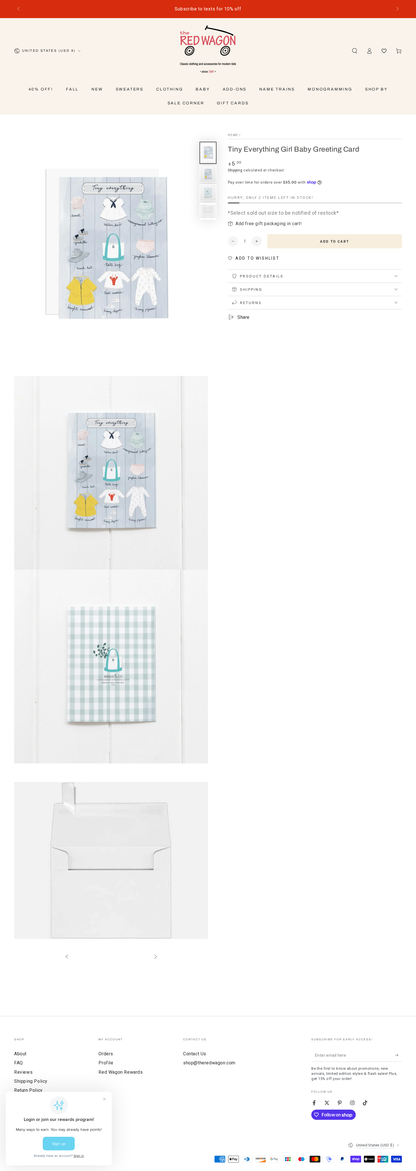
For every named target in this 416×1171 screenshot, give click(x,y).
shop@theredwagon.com (209, 1062)
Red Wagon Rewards (120, 1072)
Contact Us (194, 1053)
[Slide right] (397, 9)
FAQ (18, 1062)
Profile (105, 1062)
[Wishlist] (384, 51)
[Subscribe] (398, 1055)
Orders (105, 1053)
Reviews (23, 1072)
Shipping (235, 170)
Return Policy (28, 1090)
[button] (354, 51)
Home (233, 135)
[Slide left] (19, 9)
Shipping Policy (31, 1081)
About (20, 1053)
